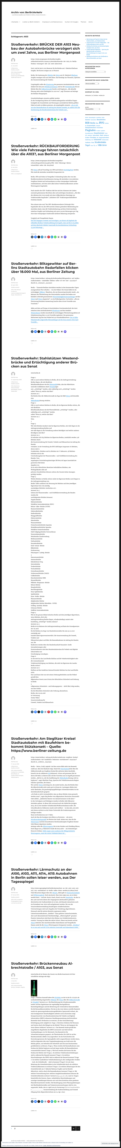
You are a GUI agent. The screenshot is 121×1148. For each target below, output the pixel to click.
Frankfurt (98, 130)
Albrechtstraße (18, 72)
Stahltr (20, 389)
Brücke (13, 74)
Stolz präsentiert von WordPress (35, 1140)
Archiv (87, 107)
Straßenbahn (100, 142)
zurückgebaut (18, 173)
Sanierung (14, 75)
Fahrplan (98, 125)
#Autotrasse (35, 822)
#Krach (54, 893)
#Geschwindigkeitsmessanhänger (64, 297)
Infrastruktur (14, 68)
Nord (101, 135)
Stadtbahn (88, 142)
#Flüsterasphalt (39, 895)
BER (87, 122)
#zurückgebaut (68, 170)
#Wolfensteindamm (51, 87)
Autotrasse (21, 772)
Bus (97, 123)
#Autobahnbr (64, 769)
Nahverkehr (96, 135)
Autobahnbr (14, 772)
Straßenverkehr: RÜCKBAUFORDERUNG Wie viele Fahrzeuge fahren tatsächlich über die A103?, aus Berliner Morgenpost (45, 150)
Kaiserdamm (18, 294)
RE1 (98, 137)
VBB (100, 145)
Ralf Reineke (14, 63)
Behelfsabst (14, 389)
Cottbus (107, 123)
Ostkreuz (106, 135)
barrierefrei (93, 119)
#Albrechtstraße (46, 89)
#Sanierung (50, 84)
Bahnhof (87, 119)
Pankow (87, 137)
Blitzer (19, 289)
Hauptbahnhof (99, 133)
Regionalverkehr (104, 137)
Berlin (92, 123)
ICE (86, 135)
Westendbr (14, 391)
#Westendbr (53, 384)
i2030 (106, 133)
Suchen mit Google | (71, 22)
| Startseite (14, 22)
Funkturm (14, 291)
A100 (12, 289)
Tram (91, 145)
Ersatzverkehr (91, 125)
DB (85, 125)
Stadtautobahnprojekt (17, 775)
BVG (101, 122)
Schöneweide (105, 139)
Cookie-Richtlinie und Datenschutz (51, 1145)
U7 (96, 145)
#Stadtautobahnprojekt (39, 819)
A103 (12, 72)
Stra (92, 142)
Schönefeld (97, 140)
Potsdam (93, 137)
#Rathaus (74, 75)
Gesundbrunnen (89, 133)
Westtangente (15, 777)
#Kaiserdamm (35, 313)
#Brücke (50, 75)
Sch (92, 139)
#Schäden (57, 997)
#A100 (33, 299)
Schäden (17, 987)
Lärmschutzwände (16, 903)
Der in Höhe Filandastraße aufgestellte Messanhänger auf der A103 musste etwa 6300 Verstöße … (54, 320)
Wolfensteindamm (16, 77)
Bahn (103, 117)
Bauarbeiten (101, 120)
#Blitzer (42, 292)
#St (49, 773)
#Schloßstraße (70, 87)
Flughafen (90, 130)
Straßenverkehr (15, 70)
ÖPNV (104, 145)
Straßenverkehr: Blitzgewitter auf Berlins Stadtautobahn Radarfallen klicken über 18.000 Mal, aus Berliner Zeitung (44, 268)
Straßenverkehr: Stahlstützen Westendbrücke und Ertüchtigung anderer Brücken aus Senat (45, 362)
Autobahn (19, 899)
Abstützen (17, 386)
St (18, 773)
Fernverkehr (99, 127)
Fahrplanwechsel (90, 127)
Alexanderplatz (92, 117)
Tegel (87, 145)
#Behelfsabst (35, 400)
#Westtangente (48, 826)
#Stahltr (52, 387)
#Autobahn (69, 897)
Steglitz (23, 987)
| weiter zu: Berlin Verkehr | (31, 22)
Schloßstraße (20, 75)
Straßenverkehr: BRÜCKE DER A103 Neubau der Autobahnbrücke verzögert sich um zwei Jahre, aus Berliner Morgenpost (45, 48)
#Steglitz (36, 1002)
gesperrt (103, 130)
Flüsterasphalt (15, 901)
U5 (94, 145)
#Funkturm (56, 310)
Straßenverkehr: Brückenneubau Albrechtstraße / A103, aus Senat (42, 965)
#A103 (58, 75)
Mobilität (90, 135)
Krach (20, 901)
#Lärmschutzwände (73, 893)
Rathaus (17, 74)
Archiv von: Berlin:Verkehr (26, 12)
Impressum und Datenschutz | (52, 22)
